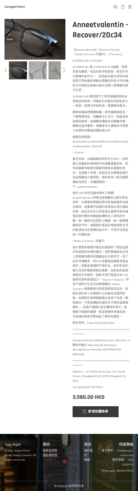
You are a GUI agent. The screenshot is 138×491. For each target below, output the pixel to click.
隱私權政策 (50, 455)
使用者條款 (50, 450)
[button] (115, 6)
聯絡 (87, 459)
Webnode (62, 485)
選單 (130, 6)
